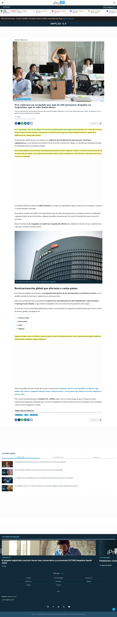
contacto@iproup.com (8, 599)
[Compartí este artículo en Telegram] (28, 123)
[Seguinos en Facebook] (53, 607)
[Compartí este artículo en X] (19, 123)
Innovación (58, 581)
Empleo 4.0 (28, 581)
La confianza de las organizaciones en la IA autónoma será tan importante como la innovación (44, 478)
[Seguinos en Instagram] (48, 607)
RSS (58, 591)
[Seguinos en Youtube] (69, 607)
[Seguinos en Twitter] (64, 607)
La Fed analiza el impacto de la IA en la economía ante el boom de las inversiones (40, 462)
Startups (88, 581)
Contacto (58, 585)
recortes (33, 415)
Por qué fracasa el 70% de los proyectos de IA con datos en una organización (39, 470)
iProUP (18, 117)
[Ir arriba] (113, 609)
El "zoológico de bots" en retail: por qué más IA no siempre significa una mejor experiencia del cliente (46, 486)
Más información (68, 19)
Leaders (28, 585)
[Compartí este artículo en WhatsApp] (22, 123)
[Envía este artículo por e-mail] (31, 123)
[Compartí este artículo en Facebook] (16, 123)
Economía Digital (58, 578)
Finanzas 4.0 (88, 578)
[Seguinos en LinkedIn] (58, 607)
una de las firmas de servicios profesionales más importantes (53, 129)
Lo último (28, 578)
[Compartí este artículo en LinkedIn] (25, 123)
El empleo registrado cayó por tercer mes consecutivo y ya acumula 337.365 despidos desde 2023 (47, 561)
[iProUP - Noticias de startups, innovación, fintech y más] (58, 3)
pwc (26, 415)
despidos (19, 415)
